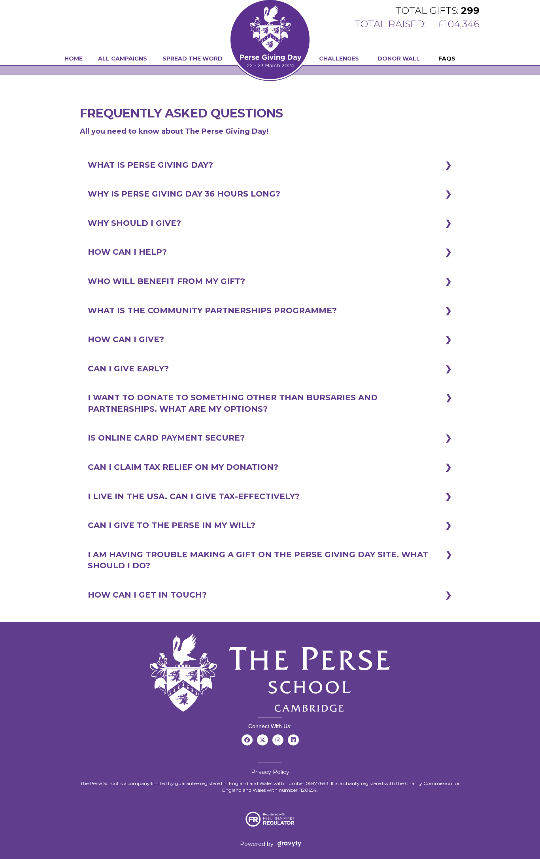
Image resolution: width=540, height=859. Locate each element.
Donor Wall (399, 58)
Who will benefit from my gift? (166, 281)
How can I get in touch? (147, 595)
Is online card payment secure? (166, 438)
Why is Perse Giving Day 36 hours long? (184, 194)
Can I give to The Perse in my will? (171, 525)
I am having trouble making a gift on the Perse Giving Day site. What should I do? (258, 560)
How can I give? (126, 339)
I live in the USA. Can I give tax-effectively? (194, 496)
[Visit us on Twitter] (262, 744)
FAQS (446, 58)
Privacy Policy (270, 772)
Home (73, 58)
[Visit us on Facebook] (247, 744)
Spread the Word (192, 58)
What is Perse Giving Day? (150, 165)
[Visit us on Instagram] (277, 744)
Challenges (339, 58)
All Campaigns (122, 58)
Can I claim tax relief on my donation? (183, 467)
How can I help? (127, 252)
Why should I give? (134, 223)
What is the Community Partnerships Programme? (212, 310)
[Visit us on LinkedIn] (293, 744)
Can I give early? (128, 368)
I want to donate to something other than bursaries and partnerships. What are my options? (233, 403)
